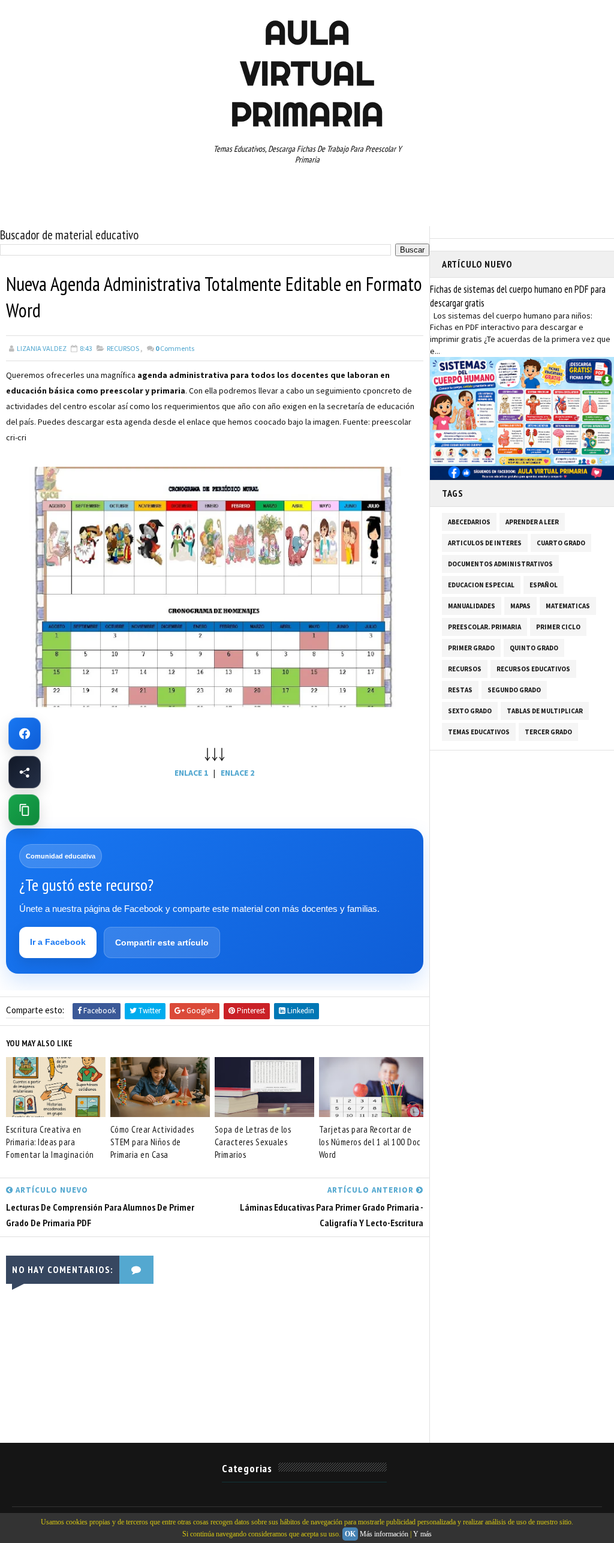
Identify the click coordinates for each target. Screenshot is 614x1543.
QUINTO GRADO (534, 648)
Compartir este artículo (162, 942)
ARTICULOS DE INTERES (485, 543)
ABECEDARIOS (469, 522)
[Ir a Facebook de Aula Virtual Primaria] (24, 734)
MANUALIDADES (471, 606)
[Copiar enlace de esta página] (24, 809)
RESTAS (460, 690)
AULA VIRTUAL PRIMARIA (307, 73)
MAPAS (520, 606)
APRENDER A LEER (532, 522)
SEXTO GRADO (470, 711)
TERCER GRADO (548, 732)
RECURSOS (123, 348)
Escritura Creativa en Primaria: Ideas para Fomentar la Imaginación (50, 1142)
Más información (384, 1534)
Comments (174, 348)
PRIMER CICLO (558, 627)
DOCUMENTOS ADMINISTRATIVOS (500, 564)
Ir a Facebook (58, 942)
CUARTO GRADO (561, 543)
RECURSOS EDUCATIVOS (533, 669)
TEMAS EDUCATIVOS (479, 732)
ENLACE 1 (191, 772)
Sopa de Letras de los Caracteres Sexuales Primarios (253, 1142)
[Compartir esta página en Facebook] (24, 772)
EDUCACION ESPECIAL (481, 585)
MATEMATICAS (568, 606)
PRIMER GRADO (471, 648)
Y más (422, 1534)
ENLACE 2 (237, 772)
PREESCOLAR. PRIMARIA (484, 627)
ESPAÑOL (543, 585)
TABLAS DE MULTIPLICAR (545, 711)
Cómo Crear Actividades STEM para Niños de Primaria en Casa (152, 1142)
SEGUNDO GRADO (514, 690)
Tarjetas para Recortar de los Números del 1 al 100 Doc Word (370, 1142)
